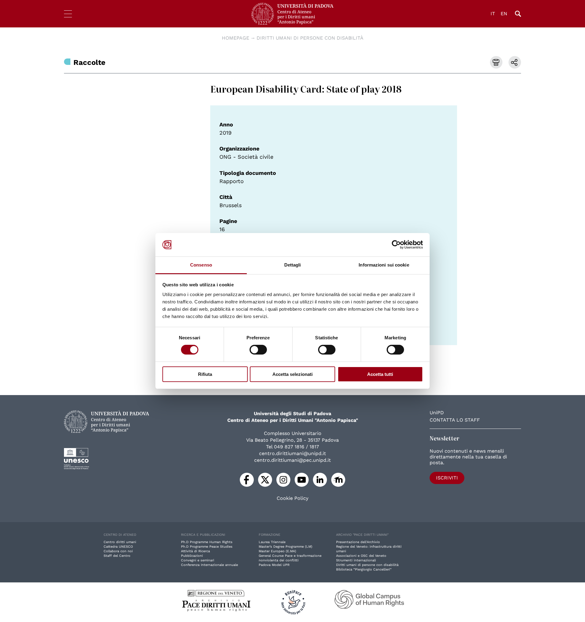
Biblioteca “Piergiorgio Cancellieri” (364, 569)
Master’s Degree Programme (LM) (285, 547)
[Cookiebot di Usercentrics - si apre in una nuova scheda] (396, 244)
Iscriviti (447, 478)
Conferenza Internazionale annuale (209, 565)
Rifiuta (205, 374)
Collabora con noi (118, 551)
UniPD (437, 412)
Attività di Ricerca (195, 551)
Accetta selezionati (292, 374)
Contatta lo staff (455, 420)
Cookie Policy (292, 498)
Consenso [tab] (201, 264)
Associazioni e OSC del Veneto (361, 556)
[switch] (258, 350)
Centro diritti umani (120, 542)
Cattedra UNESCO (118, 547)
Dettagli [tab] (292, 264)
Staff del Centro (117, 556)
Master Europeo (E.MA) (277, 551)
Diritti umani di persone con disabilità (310, 38)
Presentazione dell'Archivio (358, 542)
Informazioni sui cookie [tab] (384, 264)
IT (493, 13)
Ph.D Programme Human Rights (206, 542)
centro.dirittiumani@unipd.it (292, 453)
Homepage (235, 38)
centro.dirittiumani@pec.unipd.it (292, 460)
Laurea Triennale (272, 542)
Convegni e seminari (197, 560)
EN (504, 13)
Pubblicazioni (192, 556)
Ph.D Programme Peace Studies (206, 547)
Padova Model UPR (274, 565)
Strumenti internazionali (356, 560)
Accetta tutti (380, 374)
